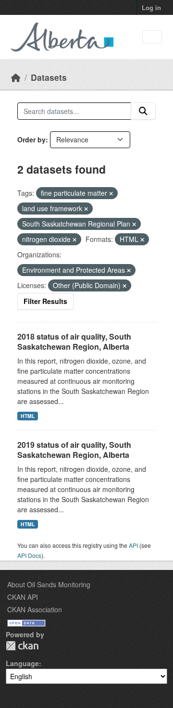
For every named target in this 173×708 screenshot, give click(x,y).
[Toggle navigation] (152, 37)
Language (22, 663)
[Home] (16, 77)
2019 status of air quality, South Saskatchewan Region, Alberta (74, 449)
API (133, 545)
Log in (151, 7)
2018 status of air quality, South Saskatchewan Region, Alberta (74, 341)
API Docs (29, 555)
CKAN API (22, 597)
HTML (28, 415)
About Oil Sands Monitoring (48, 584)
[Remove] (111, 193)
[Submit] (143, 111)
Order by (31, 139)
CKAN (22, 646)
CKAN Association (34, 609)
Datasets (49, 77)
